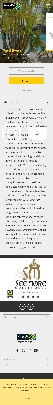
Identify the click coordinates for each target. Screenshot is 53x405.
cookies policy (26, 390)
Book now (26, 80)
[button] (22, 307)
